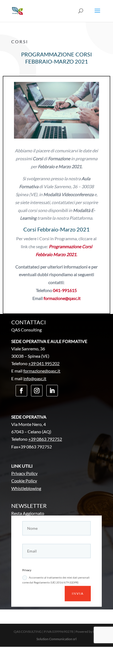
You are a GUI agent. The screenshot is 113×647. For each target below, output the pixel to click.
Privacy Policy (24, 473)
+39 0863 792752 (45, 439)
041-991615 (65, 290)
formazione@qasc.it (62, 298)
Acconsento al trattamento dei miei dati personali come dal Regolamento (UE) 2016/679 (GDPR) (56, 580)
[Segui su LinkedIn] (52, 390)
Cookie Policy (24, 480)
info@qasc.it (34, 378)
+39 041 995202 (44, 363)
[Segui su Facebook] (21, 390)
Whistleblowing (26, 488)
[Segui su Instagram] (37, 390)
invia (78, 593)
